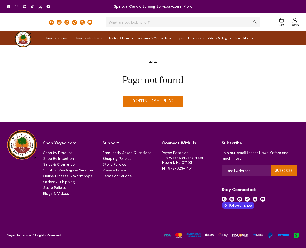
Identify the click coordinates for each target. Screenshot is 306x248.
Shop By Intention (58, 158)
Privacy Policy (114, 170)
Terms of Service (117, 176)
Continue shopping (153, 101)
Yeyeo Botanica (175, 153)
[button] (281, 22)
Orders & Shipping (59, 182)
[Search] (255, 22)
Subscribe (283, 171)
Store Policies (55, 188)
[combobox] (183, 22)
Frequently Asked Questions (127, 153)
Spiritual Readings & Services (68, 170)
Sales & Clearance (59, 164)
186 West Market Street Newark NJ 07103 (182, 160)
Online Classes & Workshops (67, 176)
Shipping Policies (117, 158)
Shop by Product (57, 153)
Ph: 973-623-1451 (177, 168)
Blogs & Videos (56, 193)
